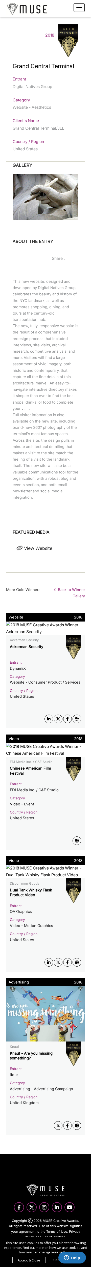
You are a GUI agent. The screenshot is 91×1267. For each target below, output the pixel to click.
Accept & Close (29, 1260)
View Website (37, 548)
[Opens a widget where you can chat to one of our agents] (72, 1258)
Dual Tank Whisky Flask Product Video (31, 892)
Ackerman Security (26, 646)
